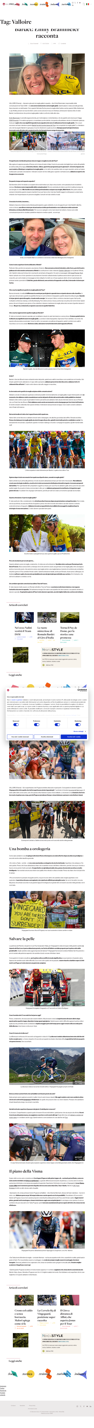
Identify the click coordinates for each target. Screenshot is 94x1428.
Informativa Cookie (32, 1408)
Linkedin (72, 5)
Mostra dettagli (78, 731)
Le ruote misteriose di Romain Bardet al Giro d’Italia (46, 632)
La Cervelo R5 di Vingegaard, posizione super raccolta (46, 1315)
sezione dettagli (71, 715)
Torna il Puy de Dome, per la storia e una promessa (68, 632)
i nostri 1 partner (16, 700)
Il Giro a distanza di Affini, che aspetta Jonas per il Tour (67, 1317)
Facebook (77, 2)
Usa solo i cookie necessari (20, 737)
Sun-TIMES (50, 1413)
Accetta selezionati (47, 737)
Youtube (80, 2)
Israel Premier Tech (77, 273)
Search (84, 4)
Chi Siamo (13, 1405)
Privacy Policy (32, 1405)
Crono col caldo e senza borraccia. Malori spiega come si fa (24, 1317)
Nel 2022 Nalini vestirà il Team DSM (23, 631)
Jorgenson (27, 1100)
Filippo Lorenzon (44, 1323)
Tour (66, 1117)
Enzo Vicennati (34, 43)
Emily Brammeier (14, 118)
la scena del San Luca (75, 790)
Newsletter (22, 1405)
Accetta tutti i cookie (73, 737)
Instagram (72, 2)
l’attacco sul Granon (32, 1181)
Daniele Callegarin (64, 270)
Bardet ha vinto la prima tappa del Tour (43, 125)
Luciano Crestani (21, 637)
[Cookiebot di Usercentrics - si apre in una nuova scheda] (79, 690)
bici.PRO (41, 640)
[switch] (36, 724)
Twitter (75, 2)
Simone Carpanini (21, 1326)
